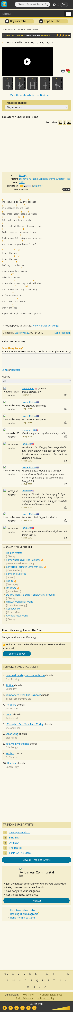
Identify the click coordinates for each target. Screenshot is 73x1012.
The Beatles (16, 847)
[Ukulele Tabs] (4, 3)
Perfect (10, 753)
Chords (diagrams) (52, 994)
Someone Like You (16, 573)
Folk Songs (12, 747)
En (63, 4)
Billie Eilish (14, 837)
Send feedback (62, 332)
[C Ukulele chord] (8, 83)
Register (15, 369)
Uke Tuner (28, 994)
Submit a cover (17, 653)
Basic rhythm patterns (22, 917)
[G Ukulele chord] (20, 83)
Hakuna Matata (14, 552)
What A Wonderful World (19, 601)
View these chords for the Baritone (30, 95)
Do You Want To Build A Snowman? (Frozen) (30, 594)
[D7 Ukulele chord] (57, 83)
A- (60, 122)
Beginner (37, 185)
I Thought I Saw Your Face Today (24, 724)
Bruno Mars (13, 612)
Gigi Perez (11, 737)
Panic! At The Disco (20, 852)
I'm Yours (11, 587)
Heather (11, 763)
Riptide (9, 580)
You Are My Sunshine (17, 743)
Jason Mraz (13, 591)
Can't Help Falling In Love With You (24, 566)
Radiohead (12, 718)
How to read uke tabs (22, 910)
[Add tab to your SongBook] (68, 70)
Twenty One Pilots (19, 832)
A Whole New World (17, 615)
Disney (45, 35)
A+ (69, 122)
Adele (10, 577)
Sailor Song (12, 733)
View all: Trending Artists (37, 859)
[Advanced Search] (54, 4)
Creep (9, 714)
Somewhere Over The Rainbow (23, 559)
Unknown (14, 842)
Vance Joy (12, 584)
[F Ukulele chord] (32, 83)
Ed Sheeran (12, 757)
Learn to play (47, 998)
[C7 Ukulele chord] (45, 83)
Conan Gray (12, 766)
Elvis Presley (14, 570)
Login (5, 369)
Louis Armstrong (16, 605)
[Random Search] (58, 4)
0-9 (6, 973)
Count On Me (13, 608)
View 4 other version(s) (46, 325)
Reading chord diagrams (24, 913)
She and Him (13, 728)
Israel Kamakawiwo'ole (19, 563)
